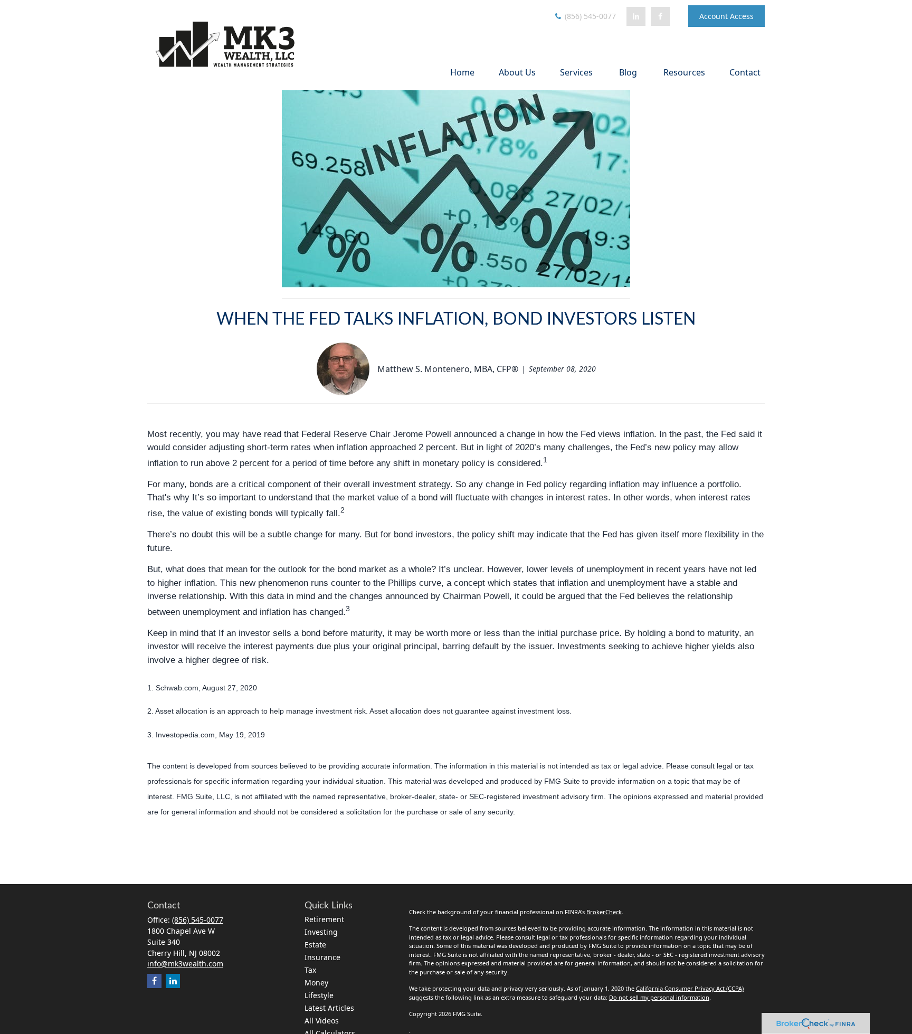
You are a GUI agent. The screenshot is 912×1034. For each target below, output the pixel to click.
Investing (321, 932)
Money (316, 983)
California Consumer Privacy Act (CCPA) (690, 988)
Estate (315, 945)
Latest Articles (329, 1008)
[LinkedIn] (635, 16)
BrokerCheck (604, 912)
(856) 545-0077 (589, 16)
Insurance (322, 957)
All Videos (322, 1021)
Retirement (324, 919)
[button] (462, 71)
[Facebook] (660, 16)
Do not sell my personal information (659, 997)
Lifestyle (319, 995)
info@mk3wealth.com (185, 964)
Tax (310, 970)
